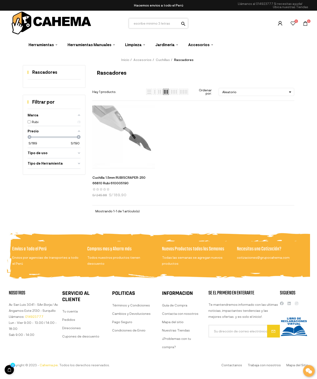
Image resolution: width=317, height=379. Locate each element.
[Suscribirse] (273, 331)
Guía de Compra (174, 305)
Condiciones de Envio (129, 330)
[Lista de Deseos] (293, 24)
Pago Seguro (122, 322)
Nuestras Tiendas (176, 330)
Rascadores (44, 72)
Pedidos (68, 320)
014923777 (264, 4)
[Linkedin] (289, 303)
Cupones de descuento (80, 336)
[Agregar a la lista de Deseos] (129, 163)
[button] (290, 7)
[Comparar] (141, 163)
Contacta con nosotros (180, 313)
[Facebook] (282, 303)
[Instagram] (296, 303)
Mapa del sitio (173, 322)
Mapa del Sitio (297, 365)
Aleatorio (257, 92)
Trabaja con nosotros (264, 365)
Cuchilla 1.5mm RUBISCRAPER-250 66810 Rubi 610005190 (119, 180)
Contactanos (231, 365)
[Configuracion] (280, 23)
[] (106, 163)
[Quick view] (118, 163)
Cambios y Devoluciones (131, 313)
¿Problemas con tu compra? (176, 343)
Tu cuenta (70, 311)
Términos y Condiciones (131, 305)
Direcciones (71, 328)
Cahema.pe (49, 365)
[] (9, 369)
